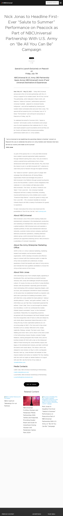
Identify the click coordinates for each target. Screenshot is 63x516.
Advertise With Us (52, 2)
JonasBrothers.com (19, 362)
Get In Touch (31, 384)
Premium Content (8, 514)
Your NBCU (51, 514)
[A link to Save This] (31, 401)
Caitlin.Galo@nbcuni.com (21, 372)
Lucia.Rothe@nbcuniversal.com (23, 377)
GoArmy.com (42, 211)
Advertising (36, 514)
